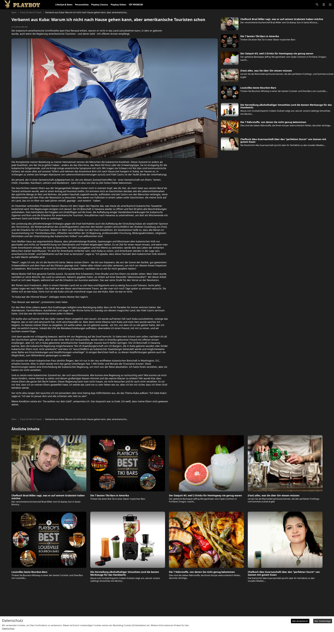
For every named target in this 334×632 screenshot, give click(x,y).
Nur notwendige (323, 621)
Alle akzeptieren (300, 621)
